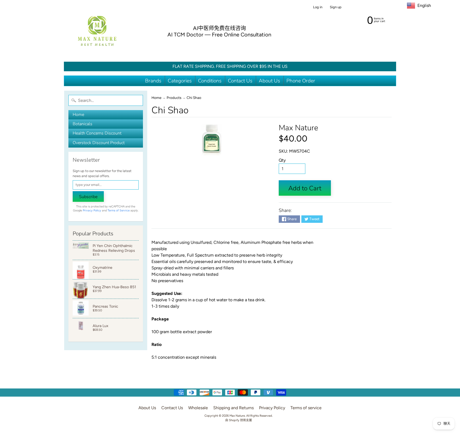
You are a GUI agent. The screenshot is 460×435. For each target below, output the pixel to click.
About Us (269, 80)
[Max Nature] (97, 30)
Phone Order (300, 80)
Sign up (336, 7)
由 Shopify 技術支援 (238, 420)
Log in (317, 7)
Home (78, 115)
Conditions (209, 80)
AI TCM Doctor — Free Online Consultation (219, 34)
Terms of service (306, 407)
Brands (153, 80)
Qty (282, 160)
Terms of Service (119, 210)
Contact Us (240, 80)
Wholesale (198, 407)
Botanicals (82, 124)
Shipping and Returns (233, 407)
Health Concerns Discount (97, 133)
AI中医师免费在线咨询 (219, 28)
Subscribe (88, 197)
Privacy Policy (92, 210)
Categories (180, 80)
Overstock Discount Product (99, 143)
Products (174, 97)
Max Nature (298, 128)
